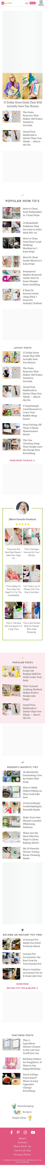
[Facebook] (11, 1132)
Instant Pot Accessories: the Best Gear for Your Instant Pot (32, 959)
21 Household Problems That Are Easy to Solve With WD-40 (32, 228)
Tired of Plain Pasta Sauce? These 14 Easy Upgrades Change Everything (30, 1082)
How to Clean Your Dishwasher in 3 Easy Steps (32, 212)
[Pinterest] (18, 1132)
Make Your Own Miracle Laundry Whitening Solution (32, 822)
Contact (23, 1142)
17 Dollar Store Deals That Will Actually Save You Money (23, 104)
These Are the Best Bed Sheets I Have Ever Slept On (13, 554)
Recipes (27, 1111)
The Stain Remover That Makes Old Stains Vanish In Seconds (32, 119)
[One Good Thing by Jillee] (9, 3)
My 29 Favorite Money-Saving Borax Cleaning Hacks (31, 853)
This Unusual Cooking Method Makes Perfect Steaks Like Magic (32, 693)
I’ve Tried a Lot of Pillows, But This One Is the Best (31, 589)
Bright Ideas (19, 1117)
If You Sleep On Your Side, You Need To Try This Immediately (13, 591)
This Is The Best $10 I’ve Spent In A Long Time (13, 626)
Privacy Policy (22, 1154)
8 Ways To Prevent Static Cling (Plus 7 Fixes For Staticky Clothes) (32, 297)
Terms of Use (22, 1150)
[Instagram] (25, 1132)
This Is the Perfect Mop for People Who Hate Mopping (31, 627)
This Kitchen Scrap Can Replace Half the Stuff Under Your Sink (32, 674)
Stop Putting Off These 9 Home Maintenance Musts (32, 429)
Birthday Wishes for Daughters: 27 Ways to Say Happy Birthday (32, 1064)
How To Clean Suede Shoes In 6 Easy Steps (32, 260)
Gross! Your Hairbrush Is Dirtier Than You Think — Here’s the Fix (32, 138)
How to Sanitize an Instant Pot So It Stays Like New (32, 972)
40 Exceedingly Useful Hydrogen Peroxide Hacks (32, 806)
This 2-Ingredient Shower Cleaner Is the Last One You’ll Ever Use (31, 1047)
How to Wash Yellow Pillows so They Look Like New (32, 792)
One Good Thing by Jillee (28, 1160)
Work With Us (22, 1146)
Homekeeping (26, 1106)
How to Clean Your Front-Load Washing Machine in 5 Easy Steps (32, 245)
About (22, 1138)
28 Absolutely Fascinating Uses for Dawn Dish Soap (32, 777)
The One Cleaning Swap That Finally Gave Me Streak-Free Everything (32, 447)
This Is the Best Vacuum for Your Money (32, 552)
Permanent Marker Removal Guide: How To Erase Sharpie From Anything (32, 278)
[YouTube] (33, 1132)
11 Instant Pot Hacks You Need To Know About (32, 943)
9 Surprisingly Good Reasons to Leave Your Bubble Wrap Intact (32, 412)
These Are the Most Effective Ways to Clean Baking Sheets (31, 838)
